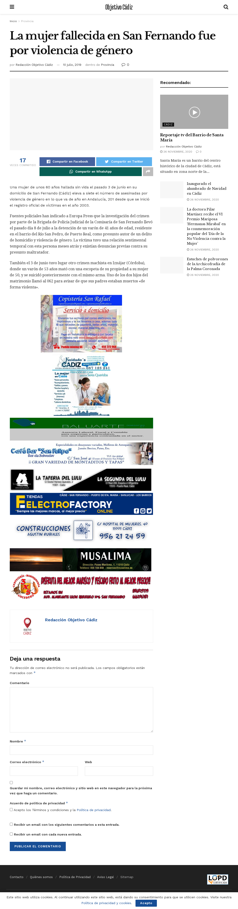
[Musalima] (80, 559)
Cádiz (168, 124)
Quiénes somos (41, 877)
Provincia (27, 21)
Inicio (13, 21)
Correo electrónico (27, 762)
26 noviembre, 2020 (177, 151)
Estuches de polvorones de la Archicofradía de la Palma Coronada (207, 264)
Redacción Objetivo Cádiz (34, 65)
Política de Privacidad (75, 877)
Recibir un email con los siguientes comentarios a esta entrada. (66, 824)
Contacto (16, 877)
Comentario (19, 683)
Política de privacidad (94, 810)
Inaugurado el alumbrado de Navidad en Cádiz (206, 189)
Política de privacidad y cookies (106, 903)
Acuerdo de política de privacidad (39, 803)
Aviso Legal (105, 877)
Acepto (146, 903)
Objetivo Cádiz (118, 7)
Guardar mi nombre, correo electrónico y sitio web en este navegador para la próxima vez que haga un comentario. (81, 790)
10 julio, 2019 (72, 65)
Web (88, 762)
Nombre (18, 741)
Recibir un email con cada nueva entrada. (48, 834)
